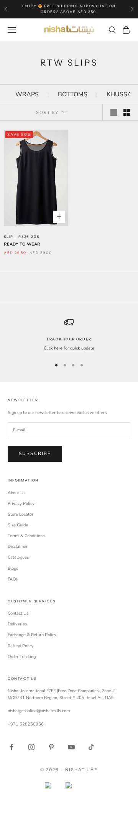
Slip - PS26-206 (21, 236)
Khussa (119, 94)
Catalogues (18, 557)
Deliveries (17, 624)
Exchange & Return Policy (32, 635)
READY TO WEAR (22, 244)
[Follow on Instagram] (31, 747)
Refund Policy (21, 646)
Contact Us (18, 613)
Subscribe (35, 453)
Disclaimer (18, 546)
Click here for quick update (69, 348)
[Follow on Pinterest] (51, 747)
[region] (69, 335)
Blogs (13, 568)
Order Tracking (22, 657)
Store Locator (20, 514)
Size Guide (18, 525)
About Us (16, 493)
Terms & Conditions (26, 536)
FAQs (13, 579)
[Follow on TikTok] (91, 747)
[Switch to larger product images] (113, 112)
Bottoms (72, 94)
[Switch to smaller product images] (126, 112)
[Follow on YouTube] (71, 747)
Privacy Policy (21, 503)
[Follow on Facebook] (11, 747)
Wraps (27, 94)
